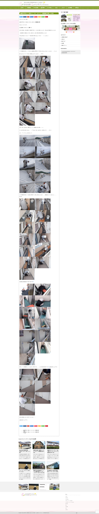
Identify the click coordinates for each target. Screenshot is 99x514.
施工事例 (42, 7)
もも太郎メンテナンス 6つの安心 (69, 502)
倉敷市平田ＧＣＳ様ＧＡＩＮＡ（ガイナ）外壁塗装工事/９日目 (31, 431)
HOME (22, 7)
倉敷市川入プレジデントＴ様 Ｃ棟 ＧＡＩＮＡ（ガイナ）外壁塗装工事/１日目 (52, 451)
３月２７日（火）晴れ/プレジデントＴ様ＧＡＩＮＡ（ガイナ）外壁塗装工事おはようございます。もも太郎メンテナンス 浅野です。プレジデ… (52, 457)
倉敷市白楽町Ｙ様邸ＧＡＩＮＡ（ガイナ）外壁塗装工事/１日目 (38, 451)
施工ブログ (63, 41)
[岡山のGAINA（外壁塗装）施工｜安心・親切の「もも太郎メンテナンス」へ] (33, 5)
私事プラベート (64, 45)
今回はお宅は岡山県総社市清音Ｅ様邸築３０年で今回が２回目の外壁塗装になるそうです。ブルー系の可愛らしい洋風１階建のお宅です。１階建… (52, 476)
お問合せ (77, 7)
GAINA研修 (35, 7)
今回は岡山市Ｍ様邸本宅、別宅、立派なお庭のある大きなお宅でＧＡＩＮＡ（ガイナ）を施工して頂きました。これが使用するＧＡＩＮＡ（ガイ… (24, 457)
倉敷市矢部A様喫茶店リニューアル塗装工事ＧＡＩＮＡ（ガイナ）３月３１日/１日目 (38, 471)
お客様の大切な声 (64, 37)
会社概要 (70, 7)
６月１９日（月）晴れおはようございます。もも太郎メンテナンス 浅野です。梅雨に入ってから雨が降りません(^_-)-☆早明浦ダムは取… (39, 457)
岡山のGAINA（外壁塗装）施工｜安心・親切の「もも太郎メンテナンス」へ (32, 512)
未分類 (63, 43)
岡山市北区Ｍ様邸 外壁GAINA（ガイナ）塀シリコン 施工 (24, 451)
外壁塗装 (29, 7)
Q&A (56, 7)
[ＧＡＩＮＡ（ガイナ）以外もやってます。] (34, 487)
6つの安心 (49, 7)
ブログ (63, 7)
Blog (66, 505)
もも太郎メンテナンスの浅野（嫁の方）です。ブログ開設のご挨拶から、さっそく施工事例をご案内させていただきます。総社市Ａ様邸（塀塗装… (24, 476)
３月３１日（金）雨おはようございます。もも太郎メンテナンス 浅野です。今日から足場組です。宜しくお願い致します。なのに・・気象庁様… (38, 477)
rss (76, 512)
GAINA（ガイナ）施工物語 (68, 500)
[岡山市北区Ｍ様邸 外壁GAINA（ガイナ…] (24, 487)
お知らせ (63, 39)
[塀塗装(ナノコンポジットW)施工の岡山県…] (44, 487)
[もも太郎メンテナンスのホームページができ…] (55, 487)
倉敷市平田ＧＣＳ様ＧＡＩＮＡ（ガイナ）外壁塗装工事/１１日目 (31, 432)
